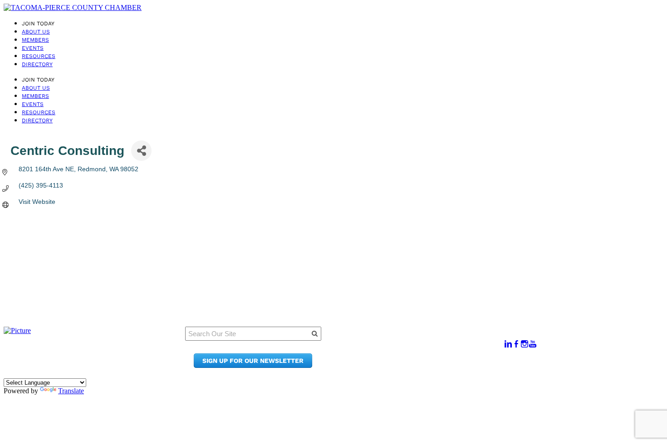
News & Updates (421, 348)
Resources (38, 56)
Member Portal (419, 339)
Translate (71, 391)
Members (35, 40)
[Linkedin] (508, 344)
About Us (36, 32)
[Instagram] (524, 344)
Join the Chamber (424, 365)
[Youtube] (532, 344)
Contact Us (412, 356)
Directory (37, 64)
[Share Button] (141, 150)
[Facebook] (516, 344)
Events (33, 48)
